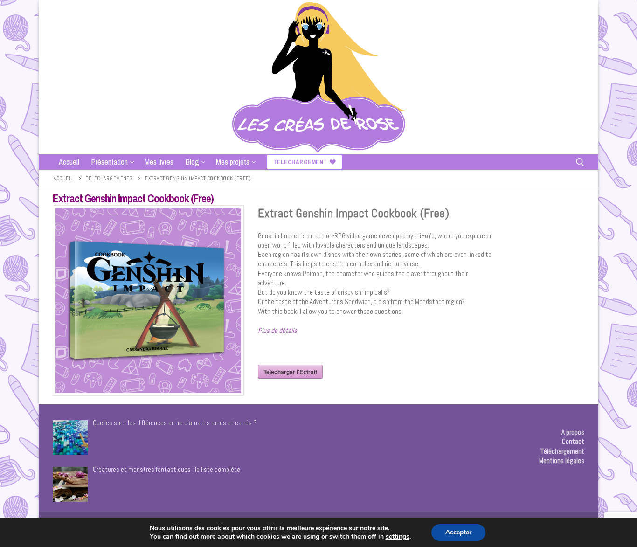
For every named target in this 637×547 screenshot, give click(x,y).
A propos (572, 432)
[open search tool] (580, 162)
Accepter (458, 532)
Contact (573, 441)
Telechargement (300, 162)
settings (397, 537)
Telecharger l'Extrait (290, 371)
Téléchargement (562, 451)
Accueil (63, 178)
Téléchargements (109, 178)
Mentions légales (561, 460)
